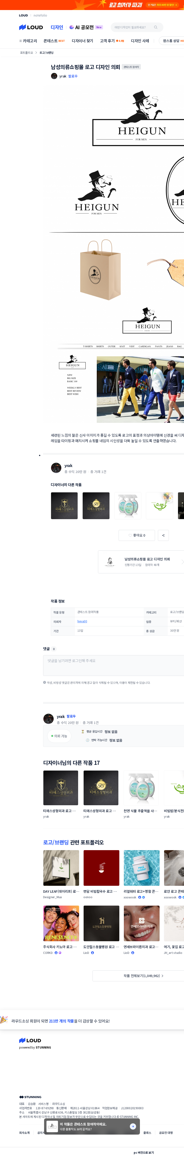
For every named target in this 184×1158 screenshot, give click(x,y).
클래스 (147, 1133)
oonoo (87, 897)
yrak (68, 465)
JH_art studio (173, 953)
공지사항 (42, 1133)
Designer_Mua (52, 897)
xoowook (130, 897)
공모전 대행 (166, 1133)
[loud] (23, 15)
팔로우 (72, 76)
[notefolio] (40, 15)
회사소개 (24, 1133)
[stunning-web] (30, 1097)
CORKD (48, 953)
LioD (86, 953)
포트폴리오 (26, 52)
